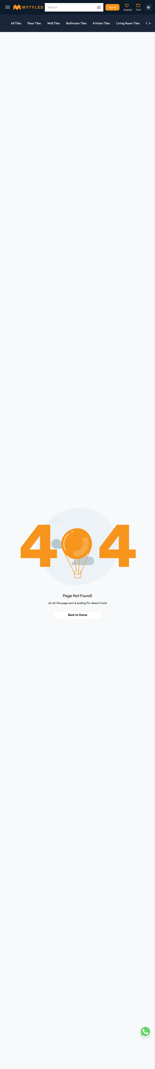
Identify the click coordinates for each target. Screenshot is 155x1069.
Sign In (112, 7)
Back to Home (77, 615)
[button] (77, 546)
